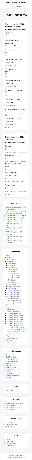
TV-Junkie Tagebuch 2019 (15, 317)
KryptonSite (9, 363)
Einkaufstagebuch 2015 (14, 301)
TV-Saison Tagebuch (12, 311)
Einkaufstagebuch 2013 (14, 296)
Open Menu (17, 6)
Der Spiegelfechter (11, 424)
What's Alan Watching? (13, 375)
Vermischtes (9, 334)
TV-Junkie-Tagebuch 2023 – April (16, 215)
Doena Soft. (9, 390)
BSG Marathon (12, 267)
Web (7, 342)
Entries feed (9, 441)
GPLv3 (25, 457)
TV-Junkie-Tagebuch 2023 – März (16, 217)
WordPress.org (10, 445)
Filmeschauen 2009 (14, 276)
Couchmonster (10, 355)
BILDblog (9, 422)
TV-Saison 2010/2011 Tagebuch (16, 330)
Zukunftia (9, 378)
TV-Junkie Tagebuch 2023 (15, 325)
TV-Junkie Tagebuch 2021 (15, 321)
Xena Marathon (12, 288)
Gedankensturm (11, 305)
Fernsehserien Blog (12, 361)
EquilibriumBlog (11, 357)
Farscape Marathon (13, 274)
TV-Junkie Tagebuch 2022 (15, 323)
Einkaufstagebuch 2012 (14, 294)
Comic (9, 257)
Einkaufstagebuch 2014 (14, 298)
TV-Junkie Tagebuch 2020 (15, 319)
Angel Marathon (12, 263)
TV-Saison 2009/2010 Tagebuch (16, 327)
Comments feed (10, 443)
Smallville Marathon (14, 286)
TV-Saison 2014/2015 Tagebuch (16, 332)
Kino (7, 307)
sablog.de (9, 365)
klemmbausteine (12, 338)
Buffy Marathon (12, 269)
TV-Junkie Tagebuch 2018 (15, 315)
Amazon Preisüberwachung (14, 403)
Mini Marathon (12, 280)
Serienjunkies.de (11, 367)
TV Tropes (9, 371)
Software (9, 340)
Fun (8, 336)
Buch (7, 255)
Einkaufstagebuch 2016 (19, 29)
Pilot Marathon (12, 282)
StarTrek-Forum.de (11, 409)
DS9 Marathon (12, 271)
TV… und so (9, 373)
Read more (7, 127)
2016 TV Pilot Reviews (14, 313)
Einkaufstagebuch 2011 (19, 142)
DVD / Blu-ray (8, 29)
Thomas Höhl (10, 369)
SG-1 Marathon (12, 284)
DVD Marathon (11, 261)
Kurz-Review (10, 309)
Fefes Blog (9, 426)
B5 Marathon (11, 265)
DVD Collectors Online (13, 407)
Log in (8, 439)
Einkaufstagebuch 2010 (14, 290)
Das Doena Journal (16, 2)
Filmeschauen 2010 (14, 278)
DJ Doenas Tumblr (11, 405)
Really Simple (14, 457)
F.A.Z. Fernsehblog (11, 359)
